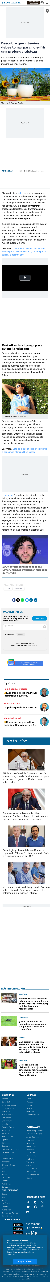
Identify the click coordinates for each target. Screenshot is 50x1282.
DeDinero (30, 1159)
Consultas (6, 1187)
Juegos (29, 1165)
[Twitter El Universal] (42, 1202)
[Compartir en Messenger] (27, 600)
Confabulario (7, 1159)
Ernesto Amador (12, 703)
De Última (6, 1203)
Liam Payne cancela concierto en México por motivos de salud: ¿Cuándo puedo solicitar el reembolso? (24, 251)
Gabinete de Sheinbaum (7, 1119)
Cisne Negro (7, 1216)
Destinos (5, 1181)
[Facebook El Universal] (35, 1202)
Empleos (30, 1140)
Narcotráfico (7, 1137)
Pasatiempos (32, 1168)
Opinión (9, 683)
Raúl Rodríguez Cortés (15, 689)
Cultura (5, 1155)
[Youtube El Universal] (28, 1207)
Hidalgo (29, 1108)
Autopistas (6, 1184)
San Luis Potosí (33, 1114)
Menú (4, 1174)
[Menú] (47, 3)
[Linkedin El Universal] (27, 1212)
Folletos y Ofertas (34, 1134)
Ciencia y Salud (8, 1165)
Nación (5, 1099)
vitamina (9, 495)
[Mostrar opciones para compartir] (47, 11)
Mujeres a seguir (9, 1105)
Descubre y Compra (35, 1131)
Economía (6, 1146)
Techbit (5, 1171)
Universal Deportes (10, 1149)
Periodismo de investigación (8, 1109)
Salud (7, 588)
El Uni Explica (8, 1114)
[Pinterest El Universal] (42, 1207)
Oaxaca (29, 1102)
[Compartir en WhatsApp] (22, 600)
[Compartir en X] (18, 600)
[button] (33, 2)
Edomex (29, 1099)
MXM (4, 1168)
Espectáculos (8, 1152)
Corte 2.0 (6, 1102)
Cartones (6, 1143)
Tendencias (7, 171)
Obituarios (30, 1143)
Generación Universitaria (31, 1147)
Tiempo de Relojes (10, 1213)
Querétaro (30, 1111)
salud (20, 193)
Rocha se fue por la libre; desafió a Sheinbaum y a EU (20, 723)
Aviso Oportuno (33, 1137)
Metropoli (6, 1130)
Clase (4, 1194)
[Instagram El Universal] (35, 1207)
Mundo (5, 1124)
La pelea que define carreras (20, 707)
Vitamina (18, 588)
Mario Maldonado (13, 718)
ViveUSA (30, 1162)
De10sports (31, 1156)
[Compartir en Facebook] (14, 600)
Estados (5, 1133)
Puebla (29, 1105)
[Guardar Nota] (35, 600)
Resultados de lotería (32, 1176)
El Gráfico (30, 1153)
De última (6, 1177)
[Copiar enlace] (31, 600)
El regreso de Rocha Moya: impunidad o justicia (20, 694)
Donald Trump (8, 1127)
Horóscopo (31, 1172)
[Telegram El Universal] (27, 1202)
